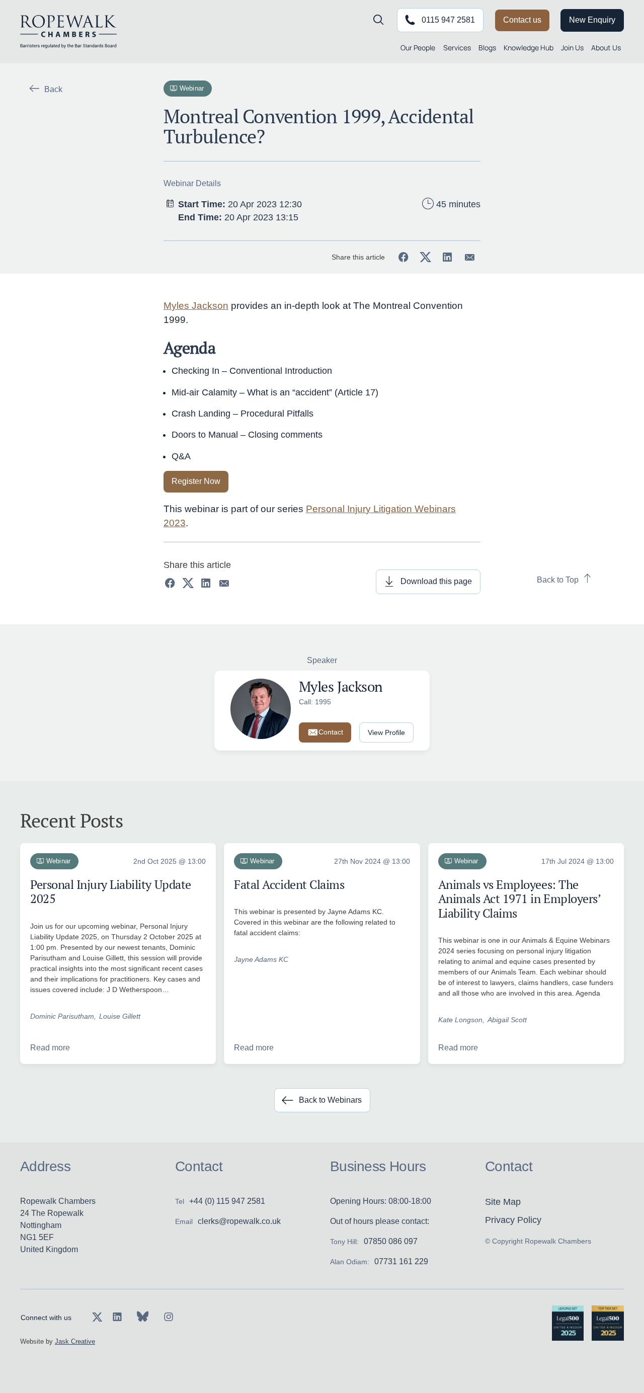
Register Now (196, 481)
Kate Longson (460, 1020)
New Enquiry (592, 20)
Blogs (487, 47)
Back (53, 89)
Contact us (522, 20)
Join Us (572, 47)
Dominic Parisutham (62, 1016)
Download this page (436, 581)
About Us (606, 47)
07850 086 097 (391, 1241)
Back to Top (558, 580)
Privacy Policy (513, 1220)
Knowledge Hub (528, 47)
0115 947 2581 (448, 20)
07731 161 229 (401, 1261)
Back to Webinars (330, 1100)
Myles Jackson (196, 305)
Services (457, 47)
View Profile (386, 732)
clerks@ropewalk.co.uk (239, 1221)
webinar (192, 88)
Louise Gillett (119, 1016)
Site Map (503, 1202)
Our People (417, 47)
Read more (50, 1047)
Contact (330, 732)
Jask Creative (75, 1341)
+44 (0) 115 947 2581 (227, 1201)
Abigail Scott (507, 1020)
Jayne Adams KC (261, 959)
